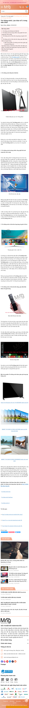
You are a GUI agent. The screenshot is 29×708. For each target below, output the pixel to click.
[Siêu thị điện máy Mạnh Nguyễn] (14, 2)
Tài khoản (23, 7)
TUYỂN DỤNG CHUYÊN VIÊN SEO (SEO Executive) (13, 592)
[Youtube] (7, 661)
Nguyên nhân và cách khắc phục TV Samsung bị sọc (18, 567)
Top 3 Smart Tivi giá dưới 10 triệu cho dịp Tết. (12, 526)
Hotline (20, 7)
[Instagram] (4, 661)
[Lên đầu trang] (26, 696)
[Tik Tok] (12, 661)
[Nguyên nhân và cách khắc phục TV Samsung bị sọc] (4, 568)
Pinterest (12, 532)
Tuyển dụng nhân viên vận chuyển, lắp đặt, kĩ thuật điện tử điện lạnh (14, 610)
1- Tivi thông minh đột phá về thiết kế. (10, 31)
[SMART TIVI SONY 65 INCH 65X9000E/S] (14, 445)
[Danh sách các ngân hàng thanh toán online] (14, 693)
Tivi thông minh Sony (5, 491)
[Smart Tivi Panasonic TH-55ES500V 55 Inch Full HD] (14, 390)
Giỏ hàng (27, 7)
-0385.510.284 (21, 653)
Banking (16, 682)
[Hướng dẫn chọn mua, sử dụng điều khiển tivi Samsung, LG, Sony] (14, 550)
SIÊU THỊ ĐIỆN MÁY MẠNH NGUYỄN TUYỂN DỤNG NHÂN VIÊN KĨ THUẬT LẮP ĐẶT (13, 603)
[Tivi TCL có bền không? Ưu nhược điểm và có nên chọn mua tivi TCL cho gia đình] (4, 581)
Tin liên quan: (5, 50)
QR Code (3, 682)
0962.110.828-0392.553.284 (11, 653)
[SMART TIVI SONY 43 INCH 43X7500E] (14, 416)
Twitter (18, 532)
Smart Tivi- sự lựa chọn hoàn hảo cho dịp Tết (12, 520)
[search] (26, 11)
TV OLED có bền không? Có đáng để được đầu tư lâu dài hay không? (18, 574)
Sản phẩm (18, 701)
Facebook (5, 532)
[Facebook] (2, 661)
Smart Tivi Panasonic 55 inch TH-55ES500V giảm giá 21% (14, 402)
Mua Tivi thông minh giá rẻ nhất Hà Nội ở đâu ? (12, 514)
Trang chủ (3, 16)
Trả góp (11, 682)
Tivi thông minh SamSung (6, 497)
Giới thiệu (12, 701)
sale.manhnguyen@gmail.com (11, 657)
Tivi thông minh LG (5, 503)
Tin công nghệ (9, 16)
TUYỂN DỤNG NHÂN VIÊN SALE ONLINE (11, 597)
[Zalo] (10, 661)
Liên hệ (14, 702)
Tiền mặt (7, 682)
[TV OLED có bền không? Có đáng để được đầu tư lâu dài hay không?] (4, 575)
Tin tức (24, 701)
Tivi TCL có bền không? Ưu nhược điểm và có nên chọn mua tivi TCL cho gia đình (18, 580)
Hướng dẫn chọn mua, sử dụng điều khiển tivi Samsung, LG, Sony (12, 561)
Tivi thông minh (15, 57)
